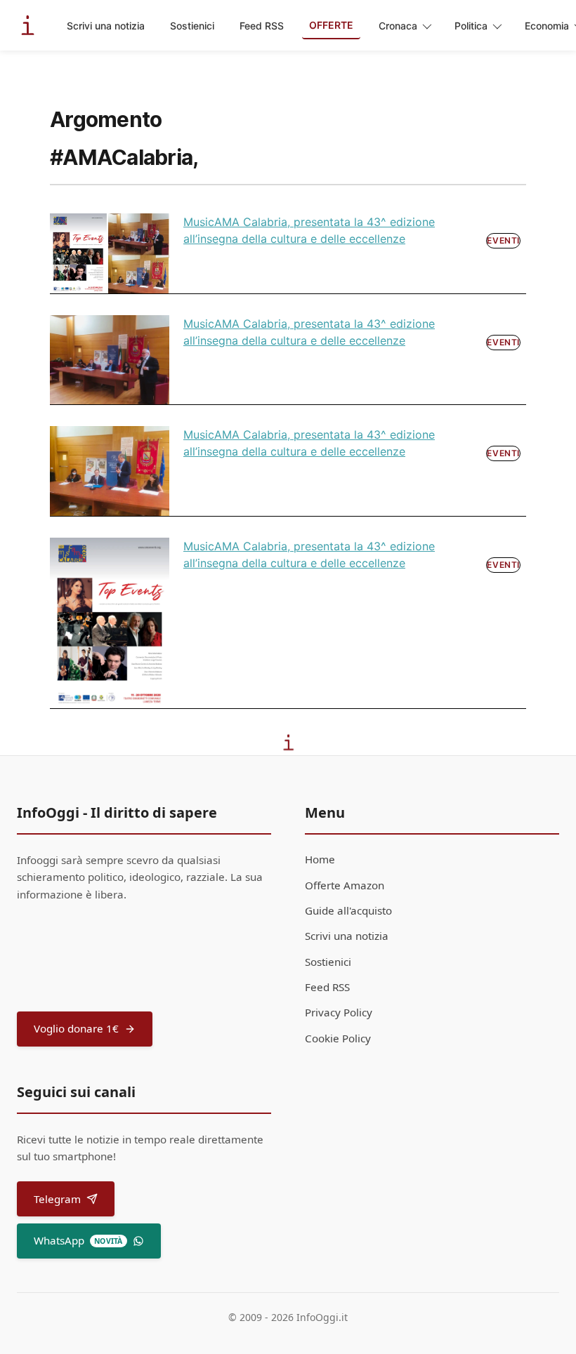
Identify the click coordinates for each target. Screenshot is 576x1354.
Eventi (503, 240)
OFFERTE (331, 25)
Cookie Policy (338, 1038)
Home (320, 859)
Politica (470, 26)
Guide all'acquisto (348, 910)
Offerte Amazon (344, 885)
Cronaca (398, 26)
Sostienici (192, 26)
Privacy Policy (338, 1012)
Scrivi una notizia (106, 26)
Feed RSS (262, 26)
